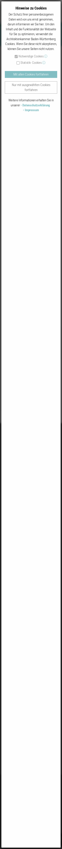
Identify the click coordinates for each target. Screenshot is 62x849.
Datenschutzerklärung (36, 105)
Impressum (32, 110)
